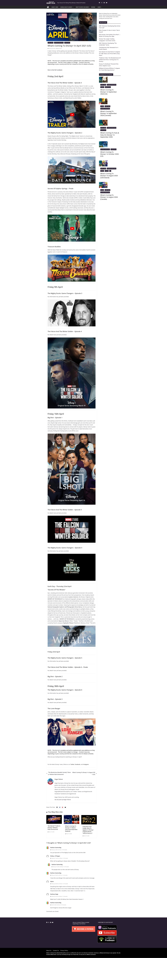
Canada (102, 106)
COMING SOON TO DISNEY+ (66, 7)
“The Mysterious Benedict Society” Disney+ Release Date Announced (59, 773)
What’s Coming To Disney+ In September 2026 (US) (108, 92)
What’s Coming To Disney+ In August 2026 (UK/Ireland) (109, 175)
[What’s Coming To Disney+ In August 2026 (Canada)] (103, 183)
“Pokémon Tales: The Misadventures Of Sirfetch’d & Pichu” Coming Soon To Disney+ (110, 59)
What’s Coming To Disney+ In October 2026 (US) (109, 154)
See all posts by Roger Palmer (63, 799)
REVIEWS (93, 7)
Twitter (72, 764)
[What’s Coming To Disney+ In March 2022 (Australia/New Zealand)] (71, 816)
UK (110, 170)
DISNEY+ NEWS (55, 7)
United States (67, 42)
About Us (48, 950)
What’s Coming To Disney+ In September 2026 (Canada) (108, 113)
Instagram (86, 764)
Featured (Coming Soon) (59, 42)
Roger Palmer (59, 48)
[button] (73, 7)
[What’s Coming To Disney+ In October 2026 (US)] (103, 142)
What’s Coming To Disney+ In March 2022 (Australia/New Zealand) (71, 828)
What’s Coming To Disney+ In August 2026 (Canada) (109, 197)
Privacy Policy (64, 950)
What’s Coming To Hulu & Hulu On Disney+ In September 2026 (109, 135)
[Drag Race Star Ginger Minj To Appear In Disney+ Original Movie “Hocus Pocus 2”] (89, 816)
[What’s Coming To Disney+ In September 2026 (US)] (103, 77)
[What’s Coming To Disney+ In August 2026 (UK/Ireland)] (103, 161)
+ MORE (99, 7)
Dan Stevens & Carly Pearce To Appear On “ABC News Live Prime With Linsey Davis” (109, 53)
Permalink (65, 849)
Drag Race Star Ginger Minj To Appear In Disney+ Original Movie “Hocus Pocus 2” (88, 830)
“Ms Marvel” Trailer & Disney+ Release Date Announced (54, 827)
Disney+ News (50, 42)
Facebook (77, 764)
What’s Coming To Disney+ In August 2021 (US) (83, 773)
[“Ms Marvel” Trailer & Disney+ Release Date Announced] (54, 816)
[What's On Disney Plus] (48, 7)
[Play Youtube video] (72, 115)
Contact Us (56, 950)
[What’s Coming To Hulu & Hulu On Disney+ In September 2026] (103, 121)
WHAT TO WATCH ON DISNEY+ (82, 7)
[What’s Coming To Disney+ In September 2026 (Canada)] (103, 99)
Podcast (102, 87)
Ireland (102, 170)
